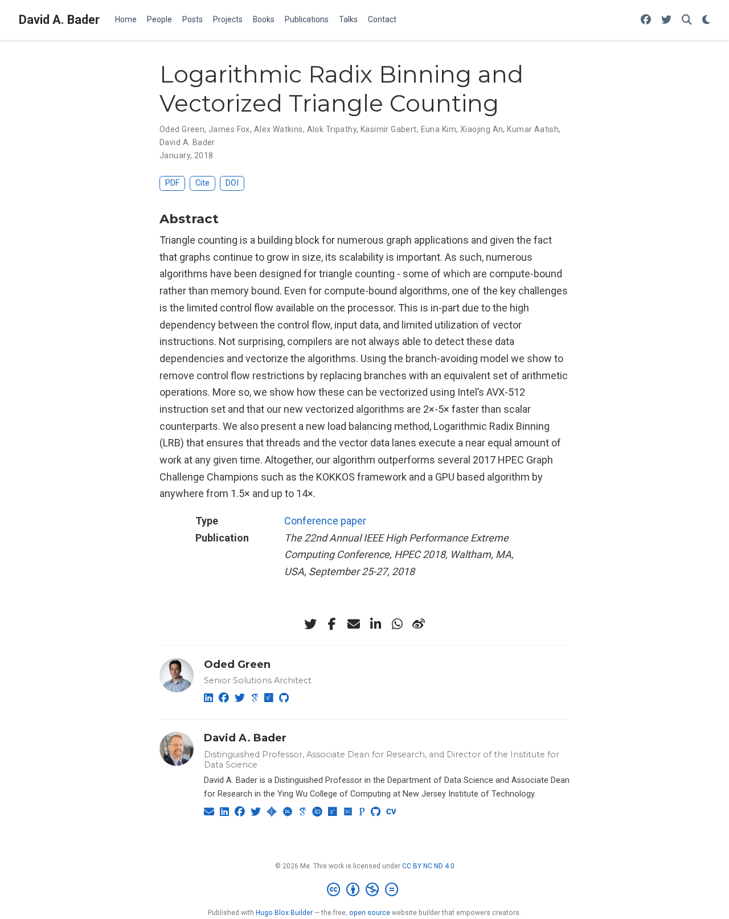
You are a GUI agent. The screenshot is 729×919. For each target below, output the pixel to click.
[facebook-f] (332, 624)
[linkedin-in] (375, 624)
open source (369, 913)
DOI (232, 183)
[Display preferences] (706, 20)
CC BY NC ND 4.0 (428, 866)
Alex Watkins (278, 129)
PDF (172, 183)
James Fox (229, 129)
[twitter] (310, 624)
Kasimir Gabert (389, 129)
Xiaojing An (481, 129)
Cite (202, 183)
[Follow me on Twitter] (666, 20)
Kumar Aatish (533, 129)
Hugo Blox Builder (284, 913)
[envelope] (353, 624)
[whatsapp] (397, 624)
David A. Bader (59, 20)
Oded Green (181, 129)
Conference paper (325, 521)
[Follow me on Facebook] (646, 20)
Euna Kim (438, 129)
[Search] (687, 20)
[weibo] (418, 624)
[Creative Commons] (365, 890)
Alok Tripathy (332, 129)
